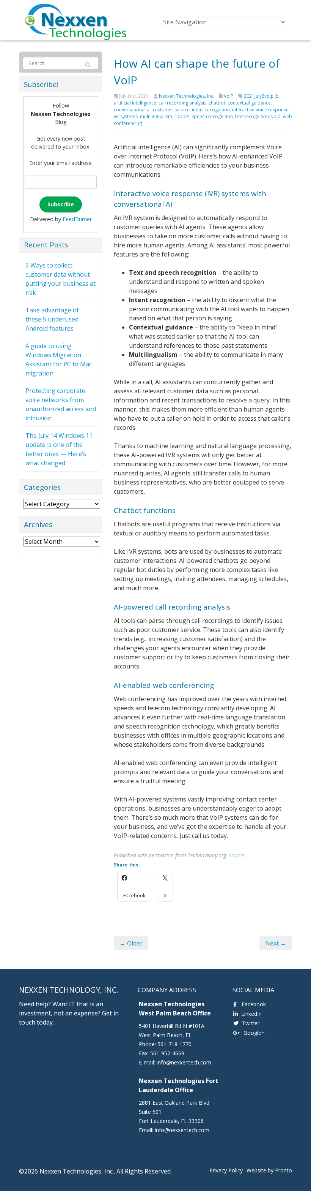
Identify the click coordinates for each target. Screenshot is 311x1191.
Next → (275, 943)
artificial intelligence (135, 103)
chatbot (217, 103)
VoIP (228, 96)
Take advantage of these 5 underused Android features (52, 319)
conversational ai (132, 109)
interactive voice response (260, 109)
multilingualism (156, 116)
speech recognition (212, 116)
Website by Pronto (269, 1170)
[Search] (88, 65)
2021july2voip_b (261, 96)
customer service (171, 109)
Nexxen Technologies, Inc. (186, 96)
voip (276, 116)
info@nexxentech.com (184, 1062)
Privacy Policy (226, 1170)
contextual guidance (249, 103)
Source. (237, 855)
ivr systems (126, 116)
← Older (131, 943)
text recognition (252, 116)
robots (181, 116)
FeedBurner (77, 219)
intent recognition (211, 109)
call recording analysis (182, 103)
